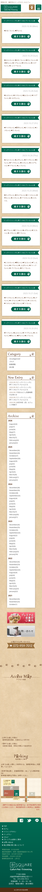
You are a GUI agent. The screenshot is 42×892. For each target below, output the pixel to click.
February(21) (14, 477)
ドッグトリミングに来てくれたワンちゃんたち (20, 383)
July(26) (12, 538)
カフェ (6, 829)
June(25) (12, 504)
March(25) (13, 586)
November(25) (14, 527)
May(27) (12, 432)
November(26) (14, 453)
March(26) (13, 475)
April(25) (12, 435)
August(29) (13, 461)
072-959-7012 (23, 879)
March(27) (13, 437)
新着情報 (12, 364)
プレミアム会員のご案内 (12, 839)
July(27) (12, 427)
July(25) (12, 501)
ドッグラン (8, 834)
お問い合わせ (8, 842)
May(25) (12, 543)
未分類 (11, 367)
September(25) (14, 496)
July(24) (12, 575)
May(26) (12, 469)
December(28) (14, 488)
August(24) (13, 424)
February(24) (14, 440)
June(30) (12, 466)
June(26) (12, 429)
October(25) (13, 530)
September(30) (14, 458)
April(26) (12, 546)
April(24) (12, 509)
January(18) (13, 554)
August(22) (13, 535)
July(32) (12, 464)
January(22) (13, 443)
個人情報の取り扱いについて (14, 845)
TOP (5, 826)
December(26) (14, 450)
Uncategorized (14, 359)
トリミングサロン (10, 831)
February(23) (14, 552)
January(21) (13, 517)
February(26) (14, 514)
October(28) (13, 493)
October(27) (13, 456)
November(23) (14, 564)
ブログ (11, 361)
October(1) (13, 604)
